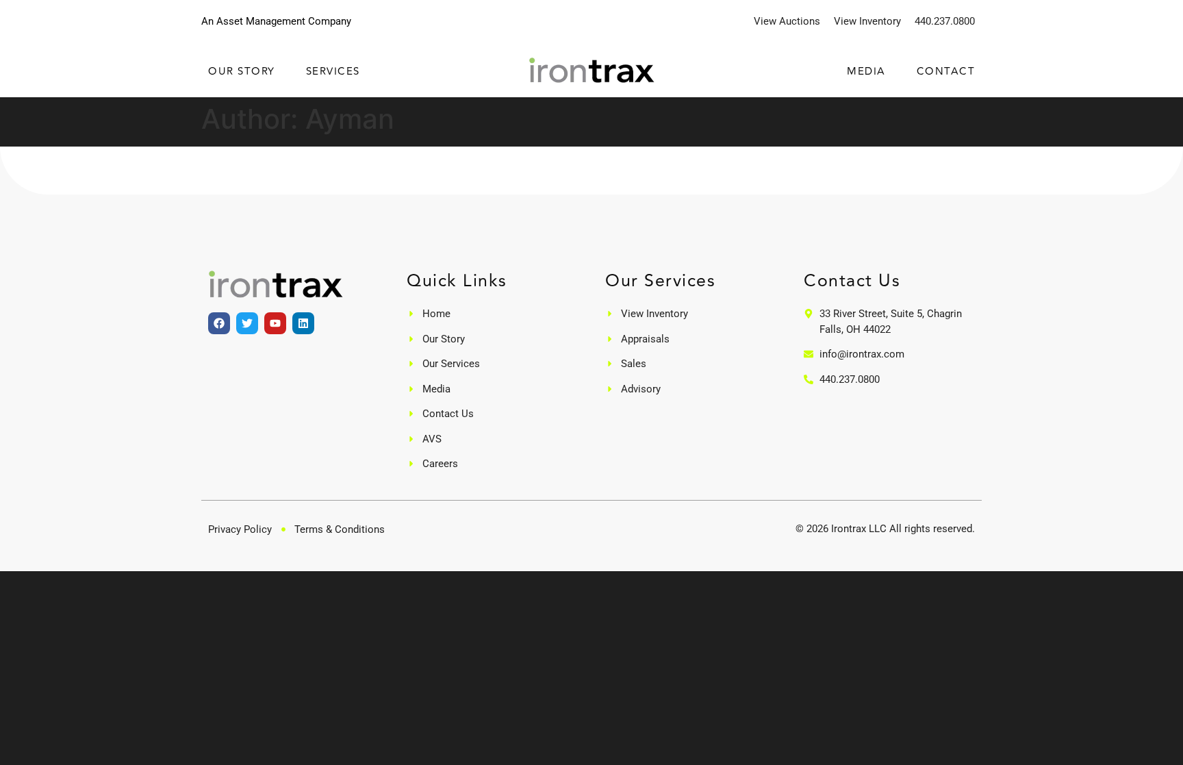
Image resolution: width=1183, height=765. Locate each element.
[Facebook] (219, 323)
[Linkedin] (303, 323)
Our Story (241, 72)
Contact (946, 72)
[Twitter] (247, 323)
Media (866, 72)
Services (333, 72)
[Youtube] (275, 323)
